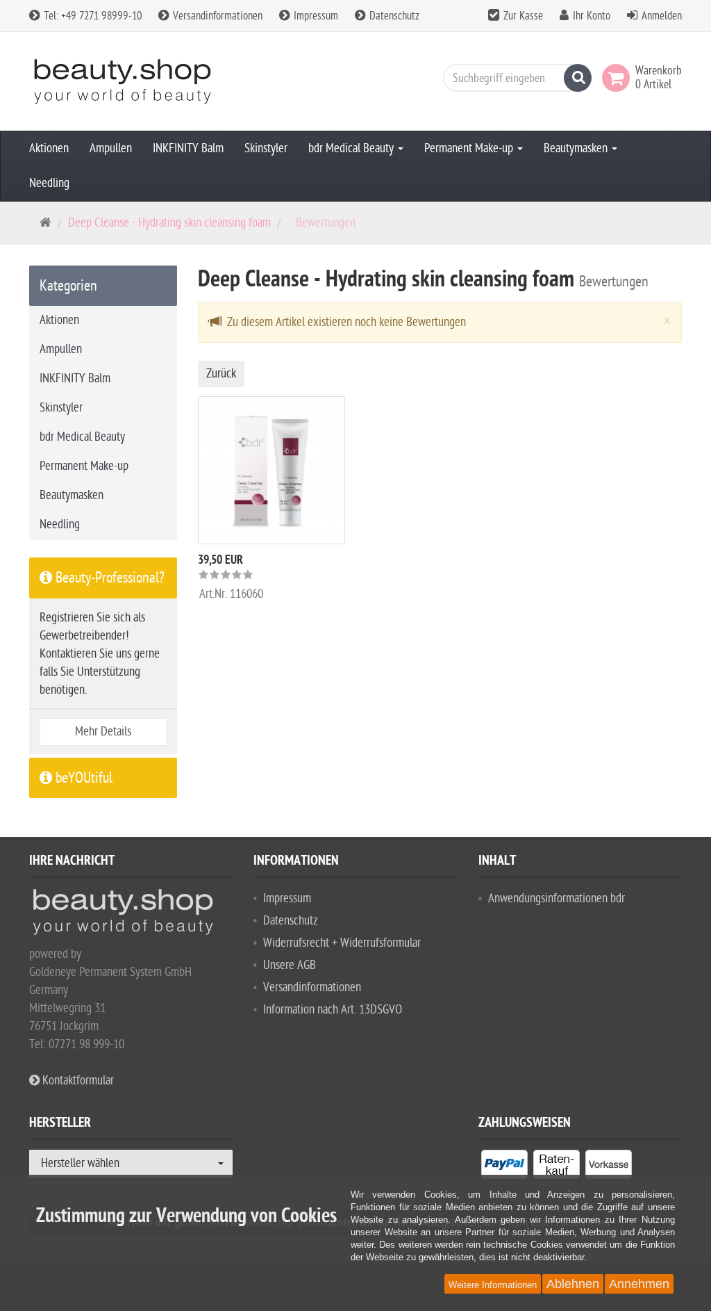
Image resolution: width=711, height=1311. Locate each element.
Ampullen (111, 148)
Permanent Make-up (470, 148)
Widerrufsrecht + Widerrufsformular (342, 943)
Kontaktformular (77, 1080)
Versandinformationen (216, 16)
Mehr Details (103, 731)
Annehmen (639, 1284)
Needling (49, 183)
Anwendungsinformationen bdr (556, 898)
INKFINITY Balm (188, 148)
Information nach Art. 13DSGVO (332, 1009)
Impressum (314, 16)
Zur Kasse (523, 16)
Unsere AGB (289, 965)
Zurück (221, 373)
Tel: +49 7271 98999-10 (91, 16)
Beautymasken (577, 148)
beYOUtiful (82, 778)
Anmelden (662, 16)
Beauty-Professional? (108, 577)
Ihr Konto (591, 16)
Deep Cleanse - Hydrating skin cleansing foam (169, 222)
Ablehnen (572, 1284)
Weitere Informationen (493, 1285)
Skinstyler (265, 148)
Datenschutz (393, 16)
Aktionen (49, 148)
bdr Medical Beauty (352, 148)
